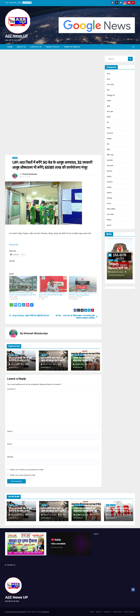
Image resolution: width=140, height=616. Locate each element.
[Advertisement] (53, 70)
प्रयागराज (110, 133)
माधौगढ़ (109, 176)
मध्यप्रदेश (110, 160)
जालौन (109, 101)
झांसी (16, 355)
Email (10, 444)
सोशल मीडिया (111, 209)
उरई (108, 90)
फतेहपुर (109, 139)
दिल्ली (108, 117)
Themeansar (45, 612)
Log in (96, 534)
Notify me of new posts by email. (22, 475)
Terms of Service (72, 47)
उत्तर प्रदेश (15, 157)
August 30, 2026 (116, 272)
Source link (13, 244)
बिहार (108, 149)
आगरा (108, 74)
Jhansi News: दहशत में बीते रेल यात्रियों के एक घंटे (30, 315)
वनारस (109, 203)
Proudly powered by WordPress (15, 612)
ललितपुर (109, 198)
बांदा (108, 144)
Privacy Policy (52, 47)
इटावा (108, 79)
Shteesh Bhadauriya (29, 174)
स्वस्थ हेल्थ (110, 214)
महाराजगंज (110, 166)
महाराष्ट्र (109, 171)
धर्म (108, 122)
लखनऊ (81, 355)
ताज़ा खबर (110, 111)
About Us (21, 47)
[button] (133, 47)
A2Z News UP (16, 36)
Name (10, 431)
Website (10, 457)
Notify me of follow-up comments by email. (27, 470)
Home (9, 47)
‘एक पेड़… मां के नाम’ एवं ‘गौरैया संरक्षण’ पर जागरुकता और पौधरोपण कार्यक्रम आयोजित (75, 316)
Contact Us (35, 47)
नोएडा (108, 128)
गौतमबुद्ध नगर (111, 95)
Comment (11, 389)
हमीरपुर (109, 220)
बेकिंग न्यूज (110, 155)
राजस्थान (110, 182)
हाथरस (109, 225)
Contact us (11, 565)
